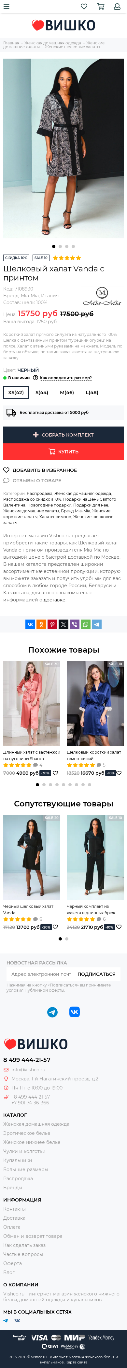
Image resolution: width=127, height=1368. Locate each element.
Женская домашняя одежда (82, 493)
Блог (9, 1272)
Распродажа (39, 493)
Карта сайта (76, 1362)
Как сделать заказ (24, 1245)
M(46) (67, 392)
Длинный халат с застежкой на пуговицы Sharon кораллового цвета (31, 756)
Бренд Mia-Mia (75, 510)
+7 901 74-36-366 (30, 1103)
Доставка (14, 1218)
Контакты (14, 1209)
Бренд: (21, 296)
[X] (63, 624)
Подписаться (97, 974)
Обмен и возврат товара (33, 1236)
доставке (54, 600)
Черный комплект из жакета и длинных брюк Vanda (91, 910)
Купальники (17, 1160)
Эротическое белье (26, 1133)
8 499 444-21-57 (26, 1060)
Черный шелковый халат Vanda (28, 909)
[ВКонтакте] (30, 624)
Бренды (12, 1188)
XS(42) (16, 392)
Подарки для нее (90, 505)
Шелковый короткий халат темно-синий (94, 755)
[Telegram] (97, 624)
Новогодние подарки (49, 505)
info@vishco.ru (28, 1070)
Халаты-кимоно (55, 516)
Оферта (12, 1263)
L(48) (92, 392)
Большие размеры (25, 1169)
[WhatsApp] (86, 624)
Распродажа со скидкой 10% (32, 499)
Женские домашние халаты (31, 510)
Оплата (12, 1227)
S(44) (41, 392)
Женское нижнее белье (32, 1142)
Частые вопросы (23, 1254)
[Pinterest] (52, 624)
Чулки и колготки (24, 1151)
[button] (53, 246)
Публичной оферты (44, 990)
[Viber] (74, 624)
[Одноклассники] (41, 624)
